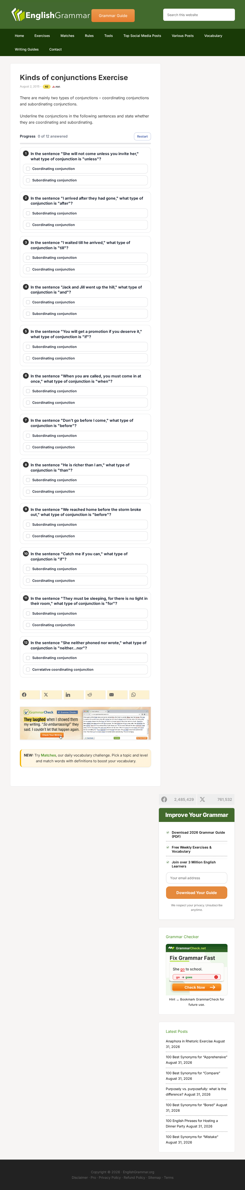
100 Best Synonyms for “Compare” (193, 1073)
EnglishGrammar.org (138, 1172)
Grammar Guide (113, 15)
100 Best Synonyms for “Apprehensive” (196, 1057)
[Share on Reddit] (95, 694)
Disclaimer (80, 1177)
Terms (168, 1177)
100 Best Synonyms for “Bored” (190, 1105)
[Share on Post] (51, 694)
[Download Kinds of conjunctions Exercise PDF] (56, 87)
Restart (142, 136)
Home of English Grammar (50, 14)
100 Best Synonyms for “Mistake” (192, 1137)
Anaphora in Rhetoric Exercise (189, 1041)
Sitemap (154, 1177)
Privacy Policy (110, 1177)
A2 (46, 86)
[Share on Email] (117, 694)
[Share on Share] (30, 694)
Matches (48, 755)
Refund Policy (134, 1177)
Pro (93, 1177)
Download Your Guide (196, 892)
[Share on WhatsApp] (139, 694)
